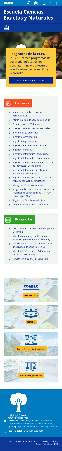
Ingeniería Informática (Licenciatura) (31, 158)
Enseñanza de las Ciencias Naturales (31, 128)
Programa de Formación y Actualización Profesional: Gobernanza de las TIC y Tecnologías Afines (33, 192)
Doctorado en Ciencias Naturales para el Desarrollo (33, 230)
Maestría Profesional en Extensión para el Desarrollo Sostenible (34, 253)
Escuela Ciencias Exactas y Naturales (28, 14)
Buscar (55, 3)
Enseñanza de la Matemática (27, 124)
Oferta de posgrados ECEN (31, 80)
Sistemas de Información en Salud (30, 204)
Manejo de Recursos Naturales (29, 185)
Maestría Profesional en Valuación (30, 258)
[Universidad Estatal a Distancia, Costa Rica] (9, 2)
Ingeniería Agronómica (24, 141)
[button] (29, 2)
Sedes (38, 444)
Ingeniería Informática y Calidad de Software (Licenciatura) (30, 171)
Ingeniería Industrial (23, 149)
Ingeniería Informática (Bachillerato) (31, 153)
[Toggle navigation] (6, 28)
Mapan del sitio (50, 3)
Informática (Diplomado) (25, 132)
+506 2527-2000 (40, 441)
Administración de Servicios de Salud (31, 119)
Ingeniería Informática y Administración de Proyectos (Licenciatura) (33, 164)
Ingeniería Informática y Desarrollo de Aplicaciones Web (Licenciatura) (32, 179)
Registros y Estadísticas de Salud (29, 200)
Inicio (44, 3)
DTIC (56, 444)
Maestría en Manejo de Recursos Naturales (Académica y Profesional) (31, 237)
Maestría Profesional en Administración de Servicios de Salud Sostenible (33, 245)
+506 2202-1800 (36, 431)
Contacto (53, 441)
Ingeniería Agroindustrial (25, 136)
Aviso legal (47, 444)
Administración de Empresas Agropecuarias (27, 114)
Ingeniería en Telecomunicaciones (30, 145)
